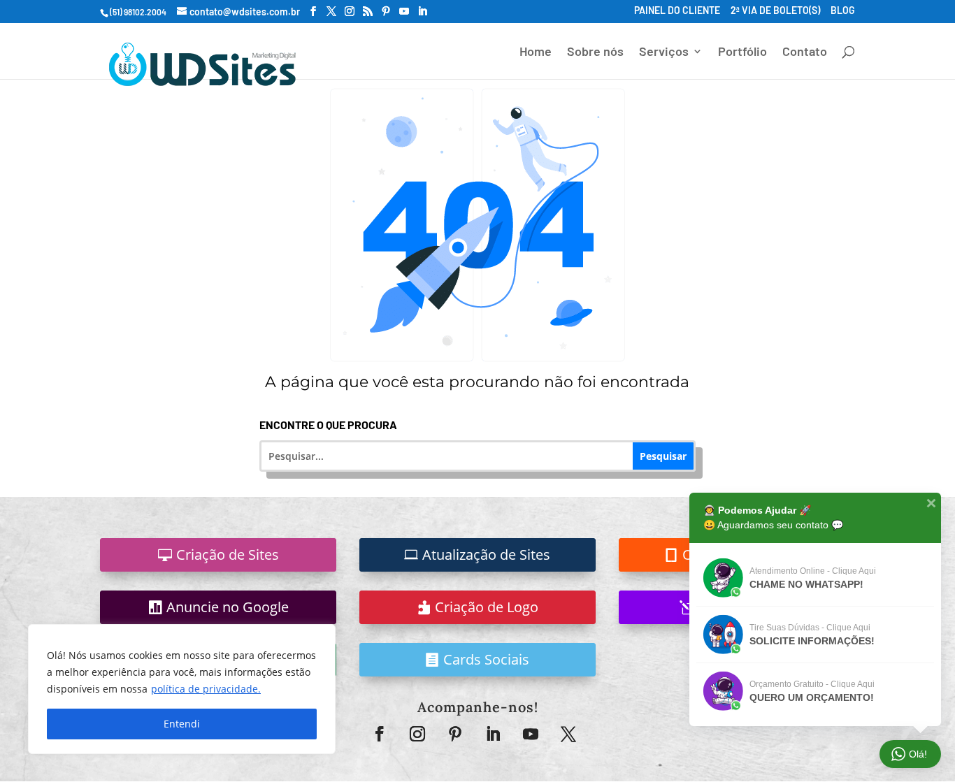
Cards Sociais (486, 659)
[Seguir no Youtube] (530, 733)
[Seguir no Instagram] (417, 733)
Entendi (182, 723)
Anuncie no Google (227, 607)
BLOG (843, 11)
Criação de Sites (227, 554)
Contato (804, 52)
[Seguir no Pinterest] (455, 733)
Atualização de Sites (486, 554)
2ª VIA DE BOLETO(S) (775, 11)
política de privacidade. (206, 688)
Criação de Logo (486, 607)
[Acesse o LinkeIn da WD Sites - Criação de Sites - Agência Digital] (422, 11)
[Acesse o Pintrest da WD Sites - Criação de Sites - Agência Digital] (386, 11)
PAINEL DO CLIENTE (677, 11)
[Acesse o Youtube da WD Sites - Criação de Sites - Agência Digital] (404, 11)
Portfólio (742, 52)
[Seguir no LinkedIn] (493, 733)
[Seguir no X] (568, 733)
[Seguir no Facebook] (379, 733)
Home (535, 52)
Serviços (664, 52)
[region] (182, 689)
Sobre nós (595, 52)
